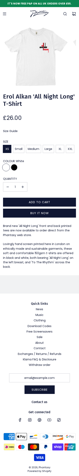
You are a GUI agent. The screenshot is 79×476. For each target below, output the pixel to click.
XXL (70, 149)
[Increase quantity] (22, 186)
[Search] (65, 13)
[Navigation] (4, 13)
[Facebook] (20, 419)
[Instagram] (29, 419)
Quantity (10, 179)
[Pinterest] (39, 419)
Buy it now (39, 213)
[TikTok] (58, 419)
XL (60, 149)
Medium (33, 149)
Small (18, 149)
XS (7, 149)
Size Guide (10, 131)
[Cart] (73, 13)
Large (48, 149)
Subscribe (40, 390)
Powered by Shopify (39, 471)
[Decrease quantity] (7, 186)
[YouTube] (49, 419)
